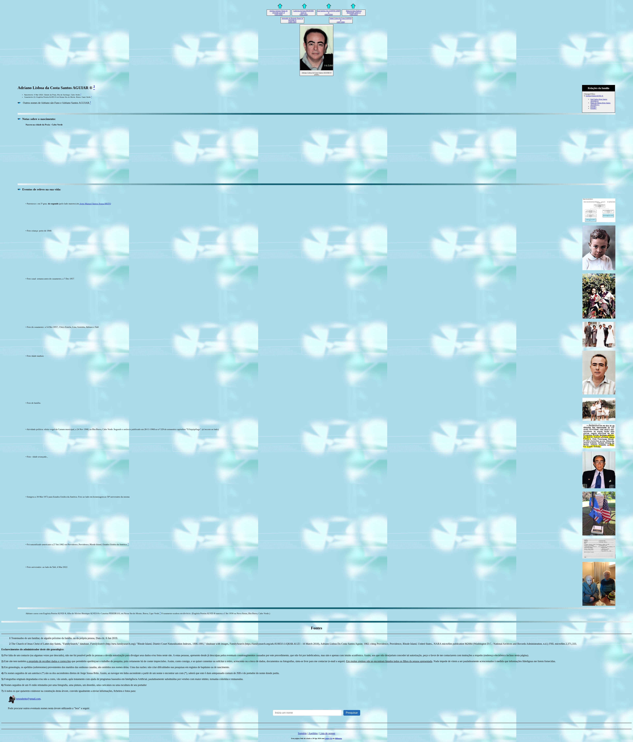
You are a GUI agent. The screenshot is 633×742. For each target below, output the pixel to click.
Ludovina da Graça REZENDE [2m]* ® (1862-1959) (303, 12)
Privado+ (593, 106)
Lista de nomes (327, 733)
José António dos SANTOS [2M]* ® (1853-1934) (328, 12)
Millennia (338, 738)
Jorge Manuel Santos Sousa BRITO (95, 203)
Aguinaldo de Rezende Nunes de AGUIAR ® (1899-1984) (292, 20)
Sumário (302, 733)
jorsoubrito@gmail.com (28, 698)
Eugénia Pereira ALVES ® (594, 96)
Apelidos (313, 733)
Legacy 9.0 (328, 738)
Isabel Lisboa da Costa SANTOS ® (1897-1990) (341, 20)
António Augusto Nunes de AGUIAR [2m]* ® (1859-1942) (278, 12)
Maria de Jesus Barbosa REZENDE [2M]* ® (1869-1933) (354, 12)
